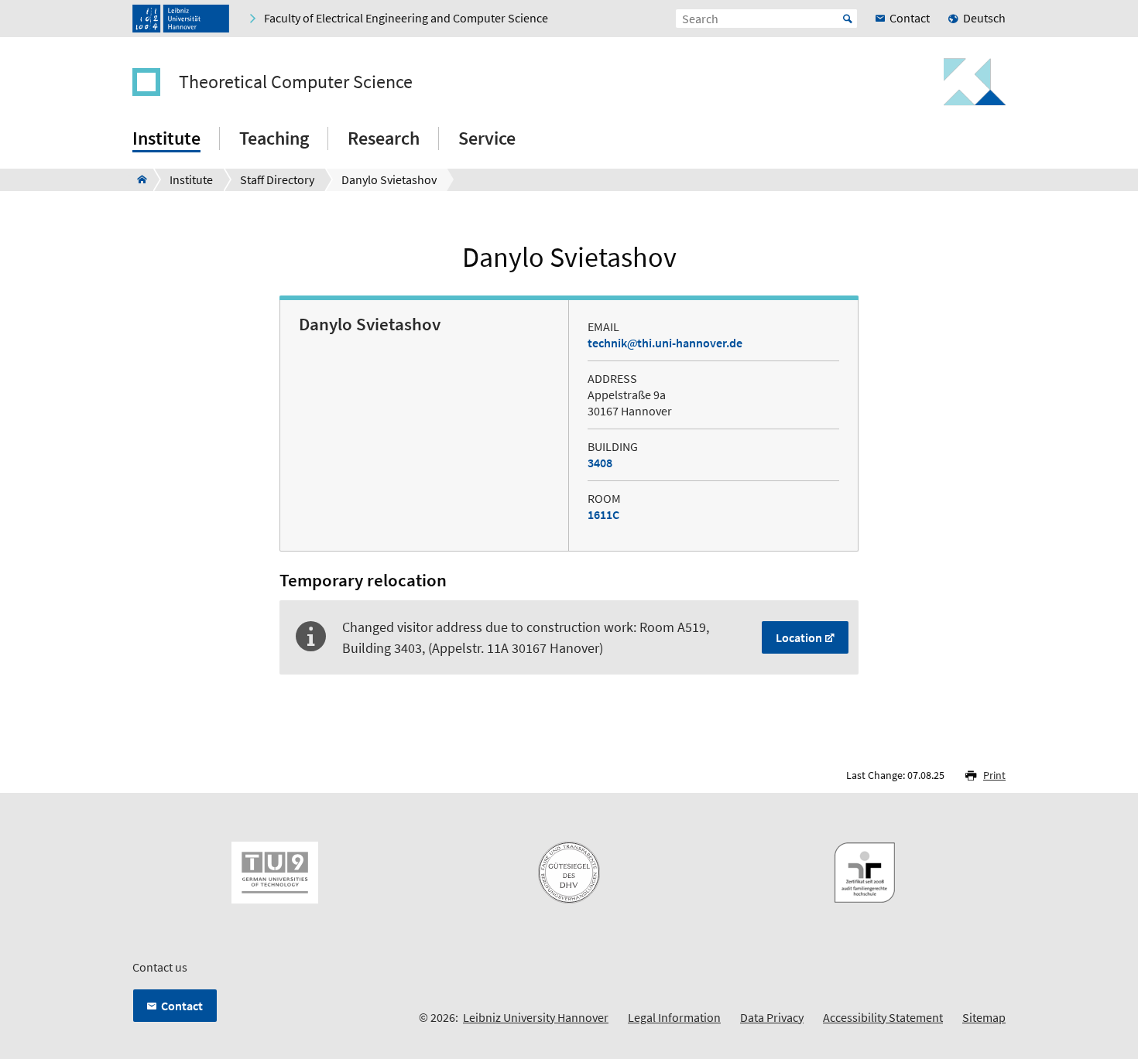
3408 (600, 462)
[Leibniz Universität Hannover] (180, 18)
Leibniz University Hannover (535, 1017)
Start (847, 18)
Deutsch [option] (984, 18)
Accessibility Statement (883, 1017)
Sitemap (984, 1017)
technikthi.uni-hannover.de (665, 342)
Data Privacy (772, 1017)
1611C (603, 514)
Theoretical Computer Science (296, 82)
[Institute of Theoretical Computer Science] (137, 179)
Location (799, 637)
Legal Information (674, 1017)
